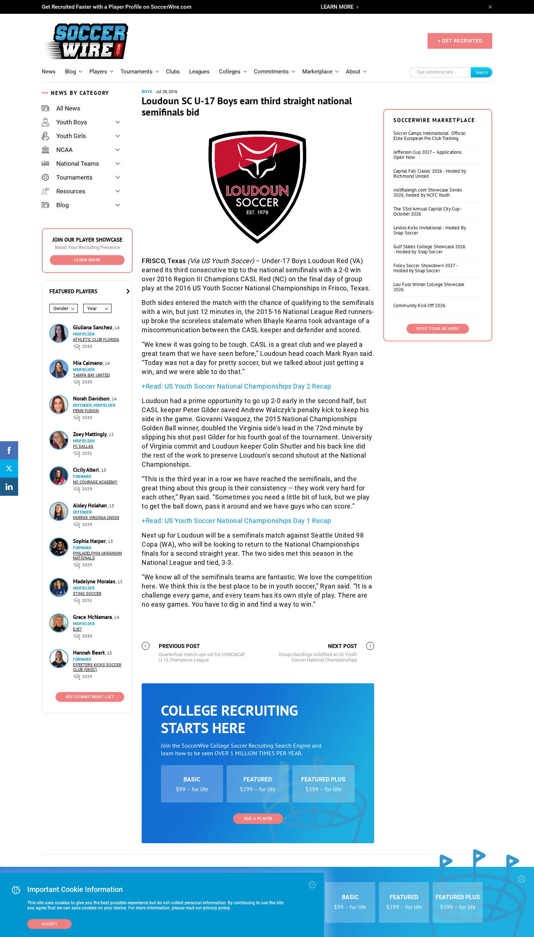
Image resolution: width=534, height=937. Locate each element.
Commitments (271, 72)
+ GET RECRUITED (460, 41)
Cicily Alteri (86, 469)
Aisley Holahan (90, 505)
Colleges (229, 72)
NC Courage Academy (95, 482)
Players (98, 72)
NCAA (64, 149)
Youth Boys (71, 122)
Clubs (173, 72)
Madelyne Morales (95, 581)
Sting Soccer (87, 593)
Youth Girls (71, 136)
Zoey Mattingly (90, 434)
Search (482, 72)
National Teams (77, 163)
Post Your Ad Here (438, 328)
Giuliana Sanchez (93, 327)
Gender (60, 308)
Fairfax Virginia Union (96, 517)
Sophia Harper (90, 541)
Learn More (87, 260)
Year (92, 308)
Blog (70, 72)
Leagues (199, 72)
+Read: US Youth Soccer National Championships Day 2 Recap (236, 386)
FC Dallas (83, 446)
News (49, 72)
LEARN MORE (337, 7)
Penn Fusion (86, 411)
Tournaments (137, 72)
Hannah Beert (89, 652)
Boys (147, 91)
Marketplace (317, 72)
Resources (70, 191)
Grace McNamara (93, 617)
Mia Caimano (88, 362)
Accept (49, 924)
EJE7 (77, 629)
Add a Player (258, 818)
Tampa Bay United (91, 375)
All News (68, 108)
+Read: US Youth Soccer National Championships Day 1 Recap (236, 520)
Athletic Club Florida (96, 339)
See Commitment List (90, 697)
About (353, 72)
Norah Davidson (92, 398)
